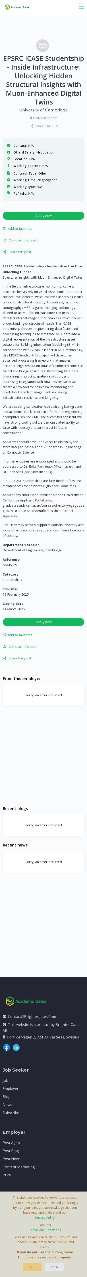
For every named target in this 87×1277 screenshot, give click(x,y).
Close (55, 1267)
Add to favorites (20, 228)
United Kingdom (45, 118)
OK (32, 1267)
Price (7, 1175)
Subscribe (11, 1112)
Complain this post (23, 240)
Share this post (20, 251)
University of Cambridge (43, 110)
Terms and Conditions (45, 1230)
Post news (12, 1158)
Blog (6, 1096)
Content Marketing (19, 1166)
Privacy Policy (45, 1217)
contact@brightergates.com (32, 1016)
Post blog (11, 1150)
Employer (11, 1088)
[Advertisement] (43, 755)
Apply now (43, 215)
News (7, 1104)
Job (5, 1080)
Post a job (11, 1142)
